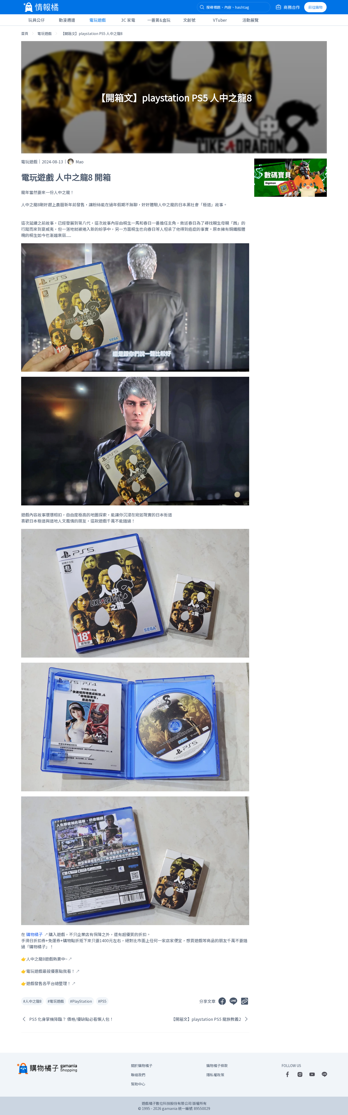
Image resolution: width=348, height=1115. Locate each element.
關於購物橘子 (141, 1065)
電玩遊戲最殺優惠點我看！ (50, 971)
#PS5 (102, 1001)
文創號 (189, 20)
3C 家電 (128, 20)
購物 (315, 7)
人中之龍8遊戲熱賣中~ (47, 959)
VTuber (220, 20)
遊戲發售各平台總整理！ (48, 983)
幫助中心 (138, 1083)
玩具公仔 (36, 20)
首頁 (24, 33)
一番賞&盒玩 (158, 20)
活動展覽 (250, 20)
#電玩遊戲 (56, 1001)
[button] (202, 7)
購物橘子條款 (217, 1065)
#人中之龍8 (32, 1001)
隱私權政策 (215, 1074)
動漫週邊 (67, 20)
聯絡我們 (138, 1074)
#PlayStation (81, 1001)
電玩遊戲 (97, 20)
